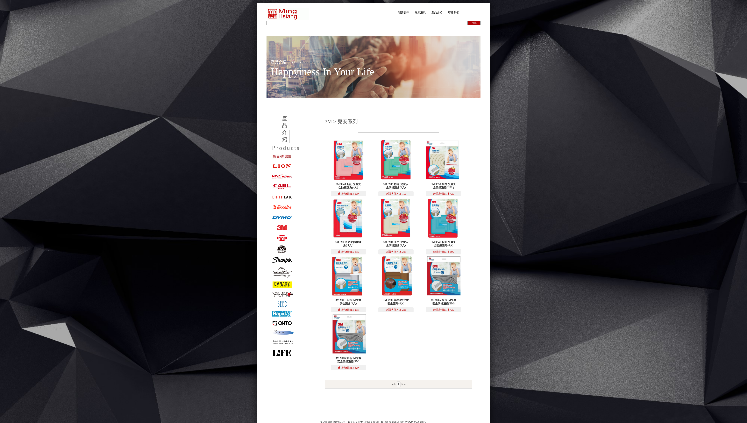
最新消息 (420, 12)
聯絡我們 (453, 12)
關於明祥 (403, 12)
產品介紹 (436, 12)
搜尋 (474, 22)
